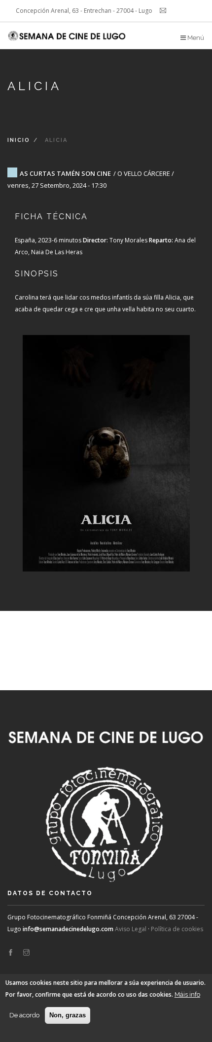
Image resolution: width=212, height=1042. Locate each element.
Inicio (18, 140)
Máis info (187, 994)
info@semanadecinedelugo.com (68, 929)
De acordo (24, 1015)
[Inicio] (67, 32)
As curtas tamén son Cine (65, 173)
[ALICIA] (106, 443)
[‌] (10, 952)
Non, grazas (67, 1015)
